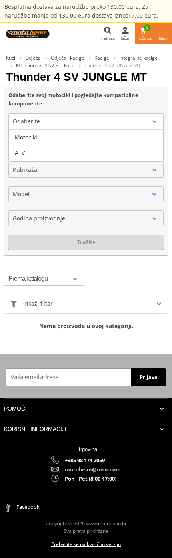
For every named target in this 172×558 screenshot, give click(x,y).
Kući (10, 57)
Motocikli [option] (27, 137)
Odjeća (33, 57)
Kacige (101, 57)
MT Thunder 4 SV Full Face (45, 65)
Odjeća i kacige (67, 57)
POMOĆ (14, 408)
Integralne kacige (138, 57)
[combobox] (86, 121)
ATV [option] (20, 153)
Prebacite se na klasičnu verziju (86, 544)
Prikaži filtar (37, 303)
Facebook (27, 506)
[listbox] (86, 145)
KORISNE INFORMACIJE (36, 429)
